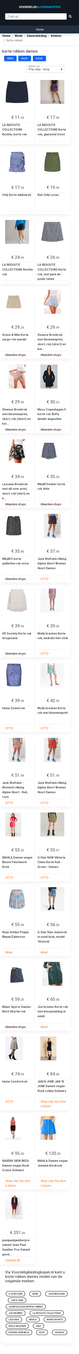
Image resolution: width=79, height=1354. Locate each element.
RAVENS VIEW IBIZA (19, 1332)
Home (40, 29)
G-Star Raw (15, 1294)
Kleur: (39, 58)
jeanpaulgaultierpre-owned (26, 1306)
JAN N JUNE (17, 1300)
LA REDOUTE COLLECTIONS (47, 1313)
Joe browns (16, 1313)
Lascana (14, 1319)
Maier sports (55, 1319)
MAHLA (33, 1319)
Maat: (24, 58)
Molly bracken (17, 1326)
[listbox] (45, 69)
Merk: (10, 58)
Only (38, 1326)
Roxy (42, 1332)
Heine (35, 1294)
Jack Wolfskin (56, 1294)
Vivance (59, 1332)
